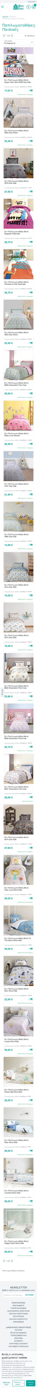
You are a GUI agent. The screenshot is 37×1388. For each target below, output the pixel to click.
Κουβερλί (18, 1341)
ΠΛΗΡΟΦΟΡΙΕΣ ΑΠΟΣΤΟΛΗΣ (18, 1311)
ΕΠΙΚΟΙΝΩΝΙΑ (32, 1)
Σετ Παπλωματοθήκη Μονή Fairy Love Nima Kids (16, 888)
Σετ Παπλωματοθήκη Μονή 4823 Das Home (16, 333)
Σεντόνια (18, 1338)
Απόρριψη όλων (6, 1383)
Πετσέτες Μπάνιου (18, 1333)
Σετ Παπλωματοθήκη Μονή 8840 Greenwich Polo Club (16, 686)
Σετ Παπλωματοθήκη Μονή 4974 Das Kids (16, 838)
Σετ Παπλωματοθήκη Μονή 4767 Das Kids (16, 484)
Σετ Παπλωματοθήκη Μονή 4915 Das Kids (16, 636)
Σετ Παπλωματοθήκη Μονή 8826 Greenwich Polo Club (16, 383)
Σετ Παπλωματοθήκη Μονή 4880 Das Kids (16, 535)
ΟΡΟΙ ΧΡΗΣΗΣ (18, 1316)
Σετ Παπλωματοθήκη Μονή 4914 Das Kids (16, 585)
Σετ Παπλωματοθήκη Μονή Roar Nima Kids (16, 1141)
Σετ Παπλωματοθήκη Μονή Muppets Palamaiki (16, 232)
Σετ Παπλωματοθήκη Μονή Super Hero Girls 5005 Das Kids (17, 81)
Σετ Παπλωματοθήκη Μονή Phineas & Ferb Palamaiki (16, 282)
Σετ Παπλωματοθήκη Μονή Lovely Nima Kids (16, 1040)
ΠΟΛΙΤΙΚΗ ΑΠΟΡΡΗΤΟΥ (18, 1319)
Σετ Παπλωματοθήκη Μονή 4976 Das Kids (16, 182)
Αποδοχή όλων (31, 1383)
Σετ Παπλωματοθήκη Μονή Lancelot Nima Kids (16, 1191)
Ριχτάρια (18, 1330)
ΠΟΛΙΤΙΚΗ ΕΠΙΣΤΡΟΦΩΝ (18, 1313)
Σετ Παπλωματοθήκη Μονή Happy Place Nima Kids (16, 1242)
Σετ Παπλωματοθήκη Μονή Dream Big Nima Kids (16, 1090)
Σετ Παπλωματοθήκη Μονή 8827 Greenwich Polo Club (16, 787)
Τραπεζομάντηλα (19, 1335)
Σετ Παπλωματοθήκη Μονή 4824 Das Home (16, 131)
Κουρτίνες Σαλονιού (18, 1343)
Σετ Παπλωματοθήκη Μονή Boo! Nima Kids (16, 989)
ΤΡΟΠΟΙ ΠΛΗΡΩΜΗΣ (18, 1308)
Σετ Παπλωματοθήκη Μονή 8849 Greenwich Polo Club (16, 737)
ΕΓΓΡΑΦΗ (29, 1295)
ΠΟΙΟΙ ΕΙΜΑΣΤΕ (18, 1305)
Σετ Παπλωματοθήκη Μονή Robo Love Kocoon (16, 434)
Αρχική (5, 16)
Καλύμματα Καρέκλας (18, 1346)
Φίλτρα (2, 692)
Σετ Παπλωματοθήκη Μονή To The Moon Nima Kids (17, 939)
